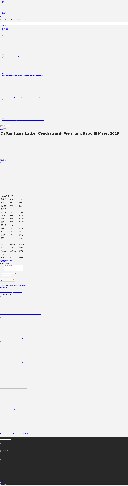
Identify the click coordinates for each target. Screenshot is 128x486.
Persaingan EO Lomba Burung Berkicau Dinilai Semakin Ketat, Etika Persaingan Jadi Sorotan (20, 33)
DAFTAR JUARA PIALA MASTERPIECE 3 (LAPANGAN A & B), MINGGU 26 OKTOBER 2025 (20, 314)
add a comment (2, 261)
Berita (3, 54)
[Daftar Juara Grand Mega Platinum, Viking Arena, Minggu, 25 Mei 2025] (13, 406)
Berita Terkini (5, 3)
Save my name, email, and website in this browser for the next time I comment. (14, 276)
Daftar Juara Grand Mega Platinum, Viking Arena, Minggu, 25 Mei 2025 (17, 409)
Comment (2, 271)
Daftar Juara (5, 2)
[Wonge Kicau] (3, 22)
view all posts (2, 289)
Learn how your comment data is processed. (20, 285)
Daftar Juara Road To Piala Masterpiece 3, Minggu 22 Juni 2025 (15, 338)
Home (3, 1)
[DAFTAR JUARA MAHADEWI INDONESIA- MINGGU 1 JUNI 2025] (13, 382)
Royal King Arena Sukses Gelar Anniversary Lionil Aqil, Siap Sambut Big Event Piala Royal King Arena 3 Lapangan (23, 56)
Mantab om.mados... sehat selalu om (8, 476)
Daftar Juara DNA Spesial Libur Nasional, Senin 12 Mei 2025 (14, 433)
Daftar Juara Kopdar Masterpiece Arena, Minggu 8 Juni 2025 (14, 362)
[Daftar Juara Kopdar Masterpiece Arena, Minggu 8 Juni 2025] (13, 358)
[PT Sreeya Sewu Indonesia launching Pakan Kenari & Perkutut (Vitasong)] (3, 447)
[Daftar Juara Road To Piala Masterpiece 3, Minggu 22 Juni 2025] (13, 334)
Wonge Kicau (2, 387)
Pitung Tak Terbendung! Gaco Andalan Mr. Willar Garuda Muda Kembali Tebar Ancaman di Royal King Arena (22, 75)
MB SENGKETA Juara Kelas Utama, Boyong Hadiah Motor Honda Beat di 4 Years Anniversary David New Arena (23, 120)
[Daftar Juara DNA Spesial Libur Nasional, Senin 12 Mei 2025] (13, 430)
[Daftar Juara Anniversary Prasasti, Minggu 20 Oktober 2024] (3, 455)
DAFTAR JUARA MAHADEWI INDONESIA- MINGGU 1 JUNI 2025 (14, 385)
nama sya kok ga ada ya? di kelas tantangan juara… (10, 472)
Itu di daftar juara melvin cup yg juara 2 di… (9, 480)
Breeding (3, 13)
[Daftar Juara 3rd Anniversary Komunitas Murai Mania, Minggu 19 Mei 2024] (3, 463)
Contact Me (4, 6)
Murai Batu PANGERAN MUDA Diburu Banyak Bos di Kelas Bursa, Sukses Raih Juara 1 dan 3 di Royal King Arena (23, 97)
